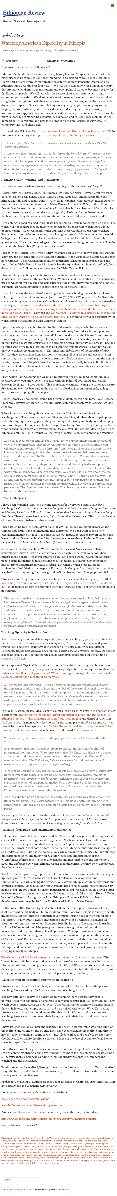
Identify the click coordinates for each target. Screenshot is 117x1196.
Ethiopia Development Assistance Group (82, 1146)
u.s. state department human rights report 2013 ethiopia (77, 1160)
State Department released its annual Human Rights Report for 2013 (68, 131)
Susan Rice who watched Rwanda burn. (68, 238)
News (46, 1138)
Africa (13, 1138)
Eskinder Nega (8, 1144)
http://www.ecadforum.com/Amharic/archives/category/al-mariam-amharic (48, 1118)
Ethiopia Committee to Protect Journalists (42, 1146)
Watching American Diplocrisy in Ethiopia (43, 43)
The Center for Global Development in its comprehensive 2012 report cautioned (51, 957)
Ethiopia (29, 1138)
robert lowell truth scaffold (99, 1158)
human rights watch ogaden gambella (32, 1152)
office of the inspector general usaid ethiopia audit (41, 1158)
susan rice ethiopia (24, 1160)
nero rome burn (82, 1155)
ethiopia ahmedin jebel (97, 1144)
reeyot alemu (79, 1158)
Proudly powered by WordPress (16, 1189)
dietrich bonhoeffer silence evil (67, 1141)
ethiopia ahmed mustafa (73, 1144)
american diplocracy (66, 1138)
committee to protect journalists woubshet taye (30, 1141)
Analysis (21, 1138)
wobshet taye (36, 1163)
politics (68, 1158)
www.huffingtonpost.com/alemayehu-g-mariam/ (31, 1105)
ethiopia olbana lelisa (71, 1149)
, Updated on (30, 50)
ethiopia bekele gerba (11, 1146)
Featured (38, 1138)
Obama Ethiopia (9, 1158)
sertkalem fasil (8, 1160)
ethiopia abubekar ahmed (49, 1144)
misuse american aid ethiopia (60, 1155)
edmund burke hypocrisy (95, 1141)
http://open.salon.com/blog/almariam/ (25, 1098)
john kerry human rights (62, 1152)
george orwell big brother (94, 1149)
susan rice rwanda (42, 1160)
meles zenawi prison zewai (33, 1155)
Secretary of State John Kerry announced (70, 135)
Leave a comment (50, 1163)
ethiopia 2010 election (26, 1144)
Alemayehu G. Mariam (65, 50)
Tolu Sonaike (63, 1189)
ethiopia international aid (49, 1149)
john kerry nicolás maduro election (91, 1152)
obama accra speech (100, 1155)
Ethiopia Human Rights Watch (21, 1149)
